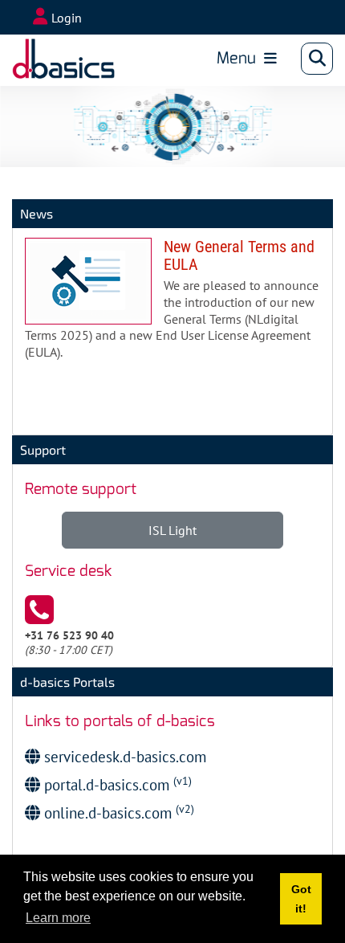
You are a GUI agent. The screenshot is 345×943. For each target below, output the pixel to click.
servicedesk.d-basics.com (123, 756)
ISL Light (172, 530)
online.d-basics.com (117, 812)
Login (66, 18)
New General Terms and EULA (172, 305)
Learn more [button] (58, 918)
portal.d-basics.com (116, 784)
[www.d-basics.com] (63, 59)
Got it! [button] (301, 899)
